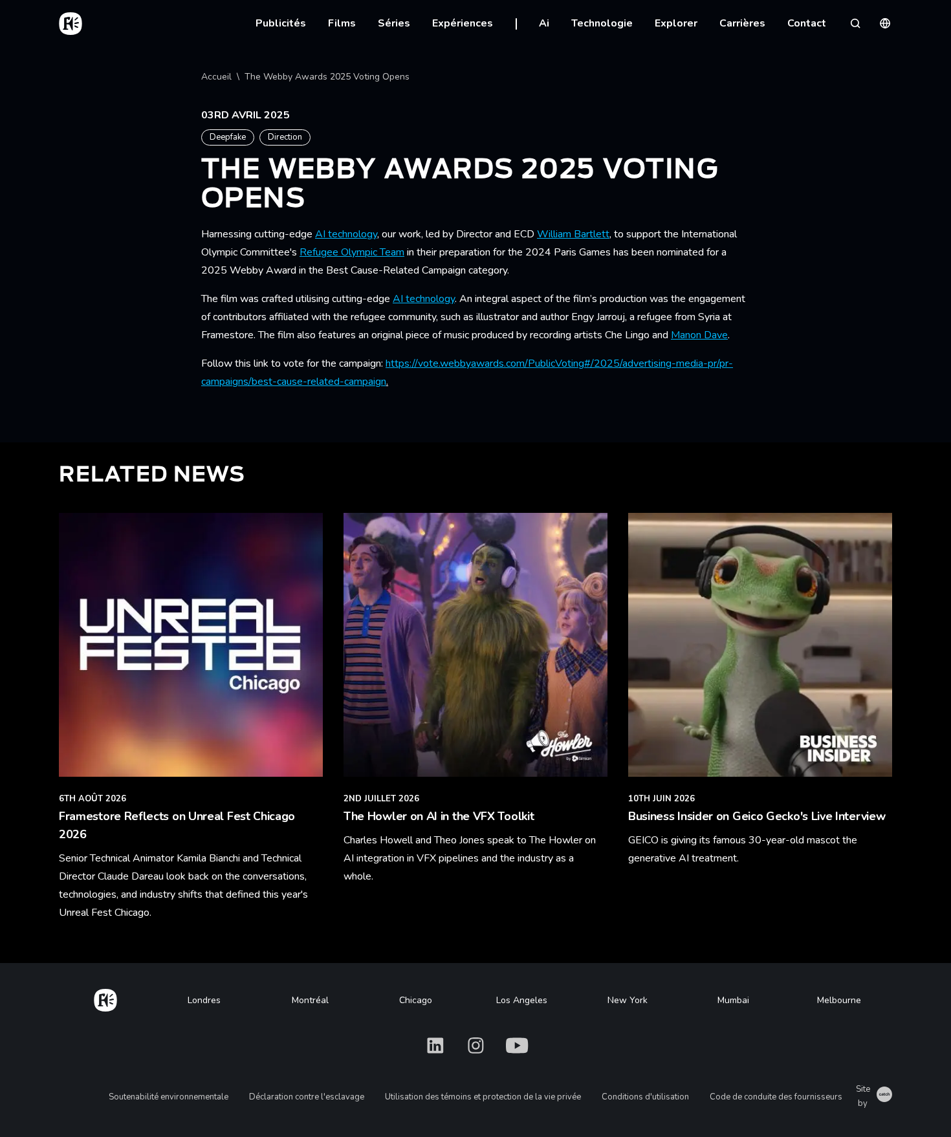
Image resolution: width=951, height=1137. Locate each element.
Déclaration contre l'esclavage (306, 1097)
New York (627, 1000)
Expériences (462, 23)
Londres (204, 1000)
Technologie (602, 23)
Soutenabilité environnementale (168, 1097)
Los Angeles (521, 1000)
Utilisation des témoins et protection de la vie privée (483, 1097)
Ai (544, 23)
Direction (285, 137)
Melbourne (839, 1000)
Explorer (676, 23)
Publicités (281, 23)
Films (342, 23)
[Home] (105, 998)
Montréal (310, 1000)
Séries (394, 23)
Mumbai (733, 1000)
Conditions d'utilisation (645, 1097)
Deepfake (228, 137)
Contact (806, 23)
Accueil (216, 76)
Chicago (415, 1000)
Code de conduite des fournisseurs (776, 1097)
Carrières (742, 23)
